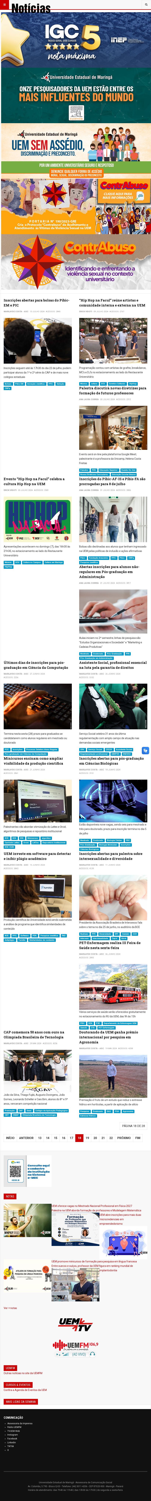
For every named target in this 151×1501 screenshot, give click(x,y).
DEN (90, 1023)
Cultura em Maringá (54, 562)
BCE (7, 838)
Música (83, 384)
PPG (51, 384)
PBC (128, 840)
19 (87, 1138)
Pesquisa (84, 1111)
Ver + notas (10, 1308)
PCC (7, 749)
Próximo (124, 1138)
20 (95, 1138)
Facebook (12, 1438)
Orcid (26, 842)
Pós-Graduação (114, 654)
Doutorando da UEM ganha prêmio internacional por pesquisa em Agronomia (108, 1037)
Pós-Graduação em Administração (96, 658)
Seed (29, 1110)
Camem (125, 934)
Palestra (84, 470)
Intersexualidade (101, 938)
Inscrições (18, 749)
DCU (103, 384)
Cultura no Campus (32, 562)
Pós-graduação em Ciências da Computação (26, 754)
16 (63, 1138)
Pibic (83, 558)
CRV (82, 749)
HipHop (133, 384)
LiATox (35, 842)
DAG (109, 1111)
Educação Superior (109, 470)
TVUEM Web (13, 1431)
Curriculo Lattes (12, 842)
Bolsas (8, 384)
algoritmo (46, 838)
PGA (117, 1111)
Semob (83, 1028)
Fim (137, 1138)
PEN (94, 470)
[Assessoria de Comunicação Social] (39, 4)
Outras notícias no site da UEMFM (23, 1373)
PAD (64, 935)
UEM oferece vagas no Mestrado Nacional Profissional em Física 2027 (92, 1205)
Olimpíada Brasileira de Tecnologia (39, 1115)
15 (55, 1138)
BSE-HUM (9, 847)
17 (71, 1138)
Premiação (10, 1110)
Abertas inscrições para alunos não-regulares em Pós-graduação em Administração (109, 572)
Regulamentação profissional (94, 754)
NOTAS (10, 1196)
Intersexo (84, 938)
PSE (98, 1023)
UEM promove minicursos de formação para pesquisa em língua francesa (94, 1261)
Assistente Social (124, 749)
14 (47, 1138)
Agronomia (128, 1111)
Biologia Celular (114, 840)
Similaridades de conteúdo (42, 940)
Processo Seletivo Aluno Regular (41, 749)
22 (111, 1138)
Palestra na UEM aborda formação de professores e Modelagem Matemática (96, 1210)
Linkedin (11, 1442)
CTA (93, 1028)
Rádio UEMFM (14, 1427)
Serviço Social (95, 749)
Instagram (12, 1434)
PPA (128, 654)
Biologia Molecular (108, 845)
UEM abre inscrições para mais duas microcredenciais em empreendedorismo (120, 1219)
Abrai (123, 938)
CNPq (7, 388)
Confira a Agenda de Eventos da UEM (25, 1390)
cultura (94, 384)
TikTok (10, 1446)
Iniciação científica (36, 384)
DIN (22, 838)
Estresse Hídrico (88, 1116)
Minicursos (32, 838)
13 (39, 1138)
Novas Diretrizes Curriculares (94, 474)
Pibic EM (19, 384)
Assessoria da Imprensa (19, 1423)
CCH (135, 934)
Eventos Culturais (117, 384)
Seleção (60, 384)
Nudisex (84, 934)
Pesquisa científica (89, 562)
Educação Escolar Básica (124, 474)
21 (103, 1138)
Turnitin (22, 940)
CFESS (109, 749)
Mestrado (85, 654)
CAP (21, 1110)
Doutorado (98, 654)
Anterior (26, 1138)
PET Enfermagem (106, 1028)
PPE (94, 934)
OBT (7, 1115)
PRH (82, 1023)
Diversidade (105, 934)
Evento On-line (128, 470)
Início (10, 1138)
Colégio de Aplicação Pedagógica (51, 1110)
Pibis (122, 558)
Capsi (115, 938)
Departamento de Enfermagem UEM (120, 1023)
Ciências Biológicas (89, 849)
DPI (117, 934)
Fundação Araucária (98, 558)
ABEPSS (116, 754)
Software (24, 935)
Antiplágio (10, 940)
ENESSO (127, 754)
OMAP (16, 1115)
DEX (15, 838)
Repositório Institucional (54, 842)
